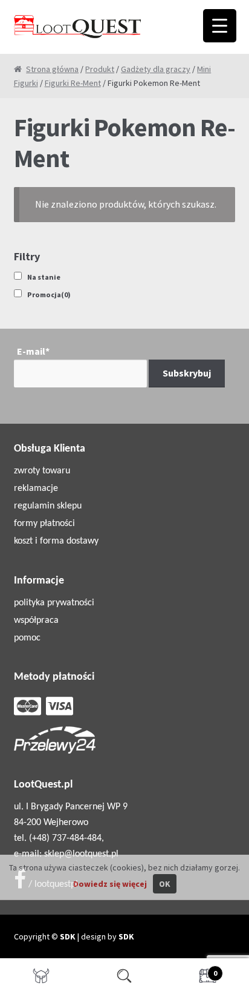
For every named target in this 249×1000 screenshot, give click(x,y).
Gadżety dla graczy (155, 69)
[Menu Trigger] (219, 25)
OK (164, 883)
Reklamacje (36, 488)
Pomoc (27, 638)
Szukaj (124, 979)
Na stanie (43, 276)
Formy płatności (44, 523)
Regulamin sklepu (48, 506)
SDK (68, 936)
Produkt (99, 69)
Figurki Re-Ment (73, 82)
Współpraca (36, 620)
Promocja (49, 294)
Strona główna (52, 69)
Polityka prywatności (54, 603)
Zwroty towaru (42, 471)
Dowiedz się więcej (110, 883)
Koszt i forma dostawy (56, 541)
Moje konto (41, 979)
